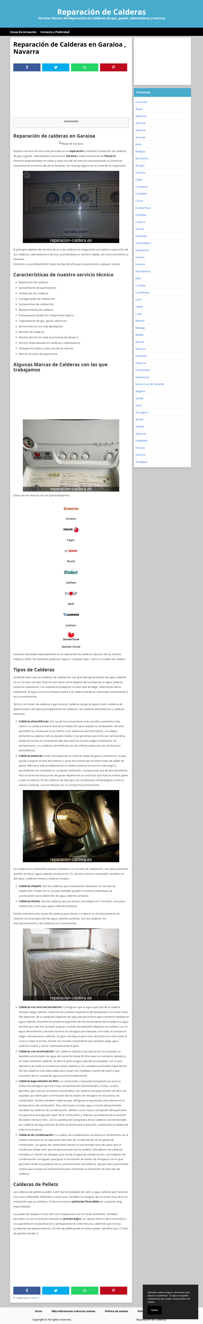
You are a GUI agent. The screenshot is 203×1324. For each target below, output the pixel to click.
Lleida (139, 306)
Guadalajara (143, 243)
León (138, 299)
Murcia (139, 342)
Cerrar (154, 1310)
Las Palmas (142, 292)
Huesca (140, 264)
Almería (140, 130)
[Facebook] (27, 67)
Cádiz (138, 179)
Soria (138, 405)
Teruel (139, 419)
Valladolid (141, 440)
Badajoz (140, 151)
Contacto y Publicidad (54, 32)
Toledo (139, 426)
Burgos (139, 165)
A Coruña (141, 102)
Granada (141, 236)
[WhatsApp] (85, 67)
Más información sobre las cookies (73, 1311)
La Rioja (140, 285)
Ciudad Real (143, 208)
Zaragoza (141, 462)
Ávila (138, 144)
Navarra (35, 1297)
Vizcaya (140, 447)
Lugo (138, 313)
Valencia (140, 433)
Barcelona (141, 158)
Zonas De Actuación (23, 32)
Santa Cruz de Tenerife (149, 384)
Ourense (141, 356)
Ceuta (139, 200)
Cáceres (140, 172)
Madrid (139, 320)
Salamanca (142, 377)
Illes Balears (143, 271)
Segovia (140, 391)
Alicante (140, 123)
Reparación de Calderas (101, 12)
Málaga (140, 328)
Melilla (139, 334)
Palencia (140, 363)
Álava (138, 109)
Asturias (140, 137)
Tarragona (142, 412)
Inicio (38, 1311)
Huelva (139, 257)
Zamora (140, 454)
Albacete (140, 116)
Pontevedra (142, 370)
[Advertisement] (71, 95)
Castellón (141, 193)
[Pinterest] (113, 67)
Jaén (138, 278)
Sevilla (139, 398)
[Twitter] (56, 67)
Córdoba (140, 215)
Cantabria (141, 186)
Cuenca (140, 222)
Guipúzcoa (142, 250)
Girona (139, 229)
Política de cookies (116, 1311)
